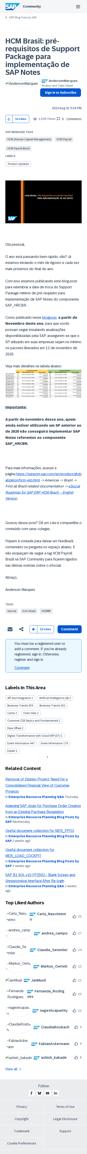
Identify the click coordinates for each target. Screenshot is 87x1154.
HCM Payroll (64, 139)
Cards (11, 713)
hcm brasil (29, 611)
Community (32, 6)
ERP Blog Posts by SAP (23, 17)
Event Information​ (52, 743)
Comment (22, 668)
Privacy (22, 1106)
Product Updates (18, 164)
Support (65, 1131)
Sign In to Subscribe (60, 92)
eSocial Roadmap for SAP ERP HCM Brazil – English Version (42, 492)
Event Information (18, 743)
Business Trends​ (49, 705)
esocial (11, 611)
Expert (11, 750)
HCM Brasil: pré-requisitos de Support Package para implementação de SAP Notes (42, 56)
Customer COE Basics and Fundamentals (32, 720)
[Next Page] (47, 757)
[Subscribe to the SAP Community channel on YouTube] (47, 1093)
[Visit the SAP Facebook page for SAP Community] (31, 1093)
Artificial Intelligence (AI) (54, 698)
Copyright (22, 1119)
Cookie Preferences (21, 1143)
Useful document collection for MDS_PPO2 (39, 831)
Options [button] (42, 100)
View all (11, 1069)
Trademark (22, 1131)
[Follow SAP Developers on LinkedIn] (55, 1093)
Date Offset (14, 728)
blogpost (49, 317)
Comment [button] (69, 629)
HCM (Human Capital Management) (29, 139)
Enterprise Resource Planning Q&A (36, 797)
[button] (9, 119)
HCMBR (46, 611)
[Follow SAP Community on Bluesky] (39, 1093)
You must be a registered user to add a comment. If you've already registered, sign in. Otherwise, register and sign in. (40, 651)
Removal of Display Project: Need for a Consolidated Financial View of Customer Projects (37, 785)
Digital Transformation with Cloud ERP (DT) (33, 735)
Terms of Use (65, 1106)
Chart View (29, 713)
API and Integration (19, 698)
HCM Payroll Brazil (18, 148)
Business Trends (17, 705)
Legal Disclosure (65, 1119)
